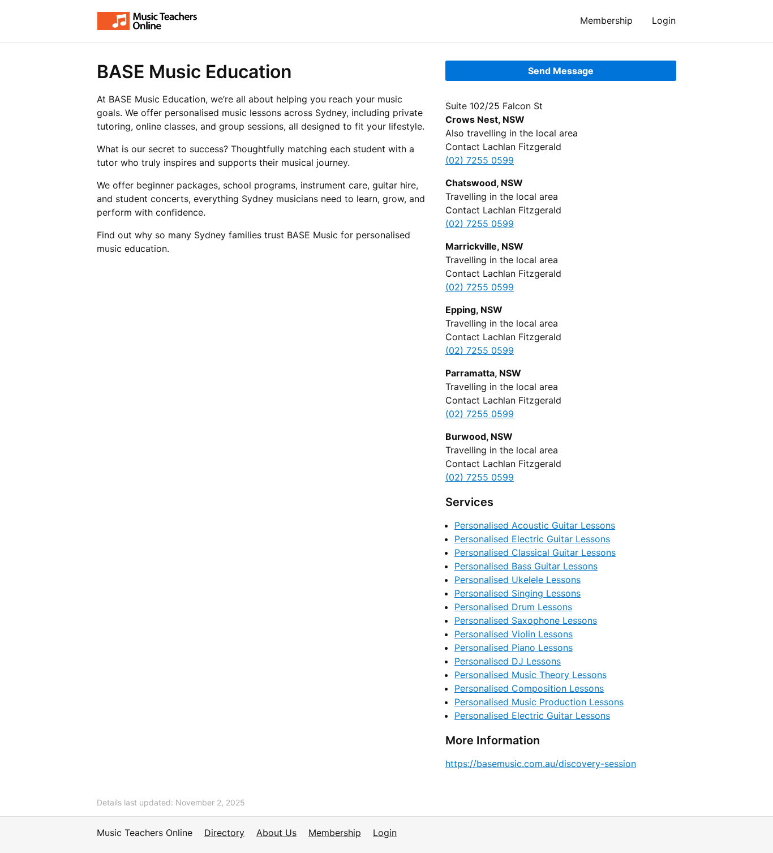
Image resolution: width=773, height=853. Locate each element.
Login (664, 20)
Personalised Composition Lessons (529, 688)
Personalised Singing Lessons (517, 593)
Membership (606, 20)
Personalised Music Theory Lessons (530, 674)
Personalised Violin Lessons (513, 634)
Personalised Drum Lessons (513, 606)
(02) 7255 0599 (479, 160)
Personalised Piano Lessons (513, 647)
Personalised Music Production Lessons (539, 702)
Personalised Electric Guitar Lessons (532, 539)
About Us (276, 832)
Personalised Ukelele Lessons (517, 579)
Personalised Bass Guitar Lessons (526, 566)
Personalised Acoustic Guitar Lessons (534, 525)
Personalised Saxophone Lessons (525, 620)
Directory (224, 832)
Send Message (561, 70)
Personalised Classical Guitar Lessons (535, 552)
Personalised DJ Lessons (507, 661)
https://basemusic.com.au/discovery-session (540, 763)
